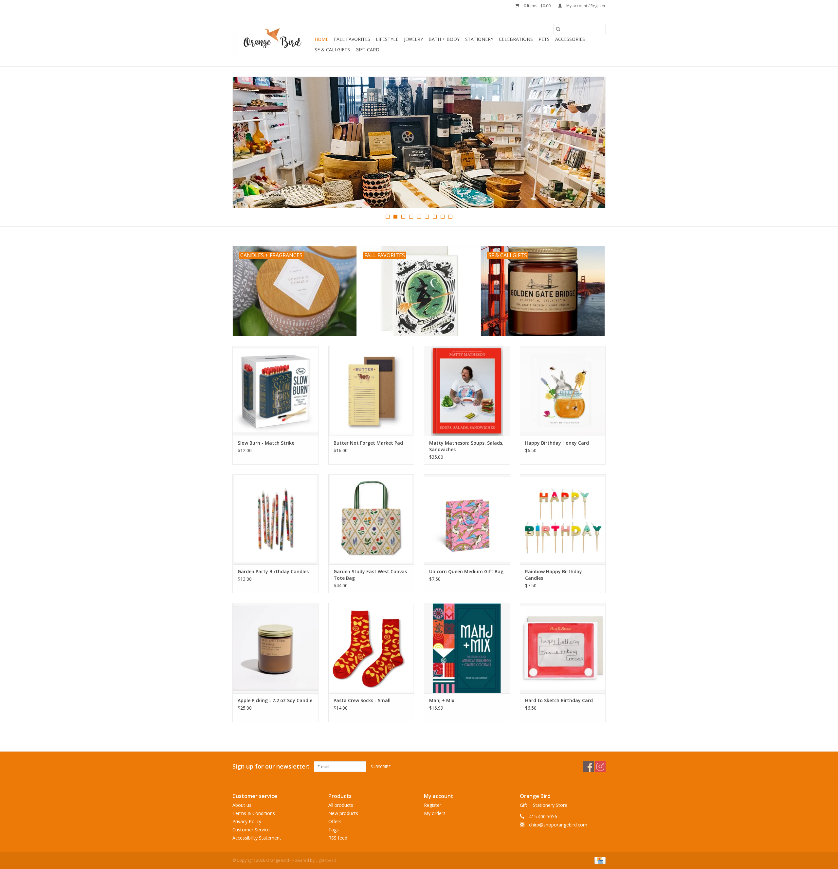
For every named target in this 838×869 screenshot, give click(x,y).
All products (340, 805)
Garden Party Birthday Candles (273, 571)
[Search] (558, 29)
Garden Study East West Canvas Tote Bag (370, 574)
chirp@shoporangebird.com (558, 825)
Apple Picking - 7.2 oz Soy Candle (275, 700)
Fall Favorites (352, 39)
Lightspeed (326, 860)
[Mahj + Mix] (467, 648)
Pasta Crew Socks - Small (362, 700)
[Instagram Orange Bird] (600, 766)
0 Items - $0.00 (537, 6)
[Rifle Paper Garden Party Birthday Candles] (275, 519)
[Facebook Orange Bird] (588, 766)
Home (321, 39)
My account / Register (585, 6)
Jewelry (413, 39)
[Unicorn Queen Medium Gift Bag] (467, 519)
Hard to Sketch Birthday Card (559, 700)
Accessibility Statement (256, 838)
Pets (544, 39)
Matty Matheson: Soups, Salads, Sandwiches (466, 446)
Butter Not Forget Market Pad (368, 443)
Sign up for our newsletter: (270, 766)
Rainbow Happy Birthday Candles (553, 574)
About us (241, 805)
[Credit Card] (599, 860)
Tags (333, 829)
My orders (435, 813)
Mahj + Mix (441, 700)
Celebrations (516, 39)
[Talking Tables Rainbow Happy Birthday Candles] (563, 519)
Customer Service (251, 829)
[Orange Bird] (272, 39)
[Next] (592, 144)
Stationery (479, 39)
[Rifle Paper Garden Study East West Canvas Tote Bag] (371, 519)
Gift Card (367, 49)
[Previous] (245, 144)
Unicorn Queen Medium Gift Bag (466, 571)
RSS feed (337, 838)
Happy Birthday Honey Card (557, 443)
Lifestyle (387, 39)
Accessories (570, 39)
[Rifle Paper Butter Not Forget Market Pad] (371, 391)
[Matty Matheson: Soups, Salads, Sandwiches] (467, 391)
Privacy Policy (246, 821)
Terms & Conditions (253, 813)
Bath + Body (444, 39)
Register (432, 805)
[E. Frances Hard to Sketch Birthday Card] (563, 648)
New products (343, 813)
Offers (334, 821)
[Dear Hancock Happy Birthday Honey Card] (563, 391)
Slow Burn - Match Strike (266, 443)
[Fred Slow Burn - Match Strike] (275, 391)
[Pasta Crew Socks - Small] (371, 648)
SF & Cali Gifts (332, 49)
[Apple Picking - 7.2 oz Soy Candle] (275, 648)
